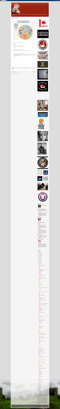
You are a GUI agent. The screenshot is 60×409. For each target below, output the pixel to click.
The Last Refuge (40, 212)
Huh (39, 364)
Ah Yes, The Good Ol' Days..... (41, 235)
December (40, 253)
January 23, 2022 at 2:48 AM (20, 45)
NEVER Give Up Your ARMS (42, 334)
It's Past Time (40, 323)
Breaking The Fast (41, 366)
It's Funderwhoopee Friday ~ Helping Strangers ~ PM (44, 205)
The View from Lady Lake (41, 222)
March (39, 261)
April (39, 260)
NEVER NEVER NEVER (41, 320)
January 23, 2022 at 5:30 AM (20, 49)
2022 (38, 252)
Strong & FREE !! (40, 282)
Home (24, 71)
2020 (38, 384)
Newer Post (13, 71)
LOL (39, 375)
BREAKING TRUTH (41, 374)
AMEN (39, 361)
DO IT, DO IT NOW (41, 337)
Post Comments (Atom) (17, 73)
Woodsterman (39, 204)
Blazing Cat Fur (40, 229)
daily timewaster (40, 217)
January (40, 263)
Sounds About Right (41, 271)
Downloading (40, 310)
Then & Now (40, 332)
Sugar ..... (40, 294)
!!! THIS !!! (40, 311)
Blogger (34, 406)
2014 (38, 389)
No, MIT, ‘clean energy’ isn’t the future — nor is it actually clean (42, 225)
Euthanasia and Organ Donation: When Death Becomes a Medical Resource (42, 230)
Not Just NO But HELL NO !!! (42, 312)
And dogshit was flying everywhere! (41, 209)
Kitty (39, 280)
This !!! (39, 331)
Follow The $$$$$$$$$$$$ (42, 295)
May (39, 259)
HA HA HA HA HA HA (41, 376)
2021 (38, 383)
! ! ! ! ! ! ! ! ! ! (40, 344)
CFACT (39, 224)
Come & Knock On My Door (42, 362)
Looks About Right (41, 278)
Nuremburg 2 (40, 321)
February (40, 262)
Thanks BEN (40, 372)
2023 (38, 251)
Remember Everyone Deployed (42, 277)
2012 (38, 391)
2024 (38, 250)
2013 (38, 390)
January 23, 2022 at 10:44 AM (20, 53)
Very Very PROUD (41, 365)
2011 (38, 392)
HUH (39, 363)
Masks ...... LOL (40, 322)
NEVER (39, 279)
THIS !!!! (39, 293)
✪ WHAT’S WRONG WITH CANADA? (42, 244)
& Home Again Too (41, 348)
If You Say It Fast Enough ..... (42, 309)
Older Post (34, 71)
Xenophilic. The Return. (41, 239)
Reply (14, 47)
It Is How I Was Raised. (41, 336)
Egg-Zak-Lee (40, 346)
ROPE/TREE (40, 373)
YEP (39, 296)
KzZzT (39, 281)
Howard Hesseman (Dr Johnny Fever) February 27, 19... (43, 270)
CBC (39, 377)
